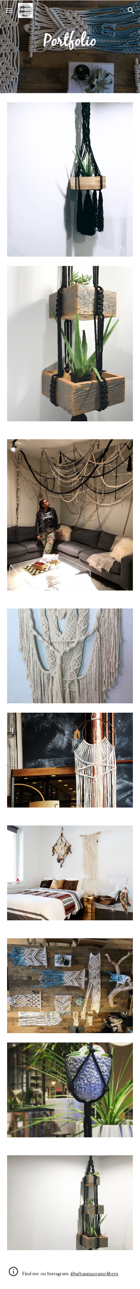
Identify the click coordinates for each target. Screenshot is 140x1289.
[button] (9, 10)
